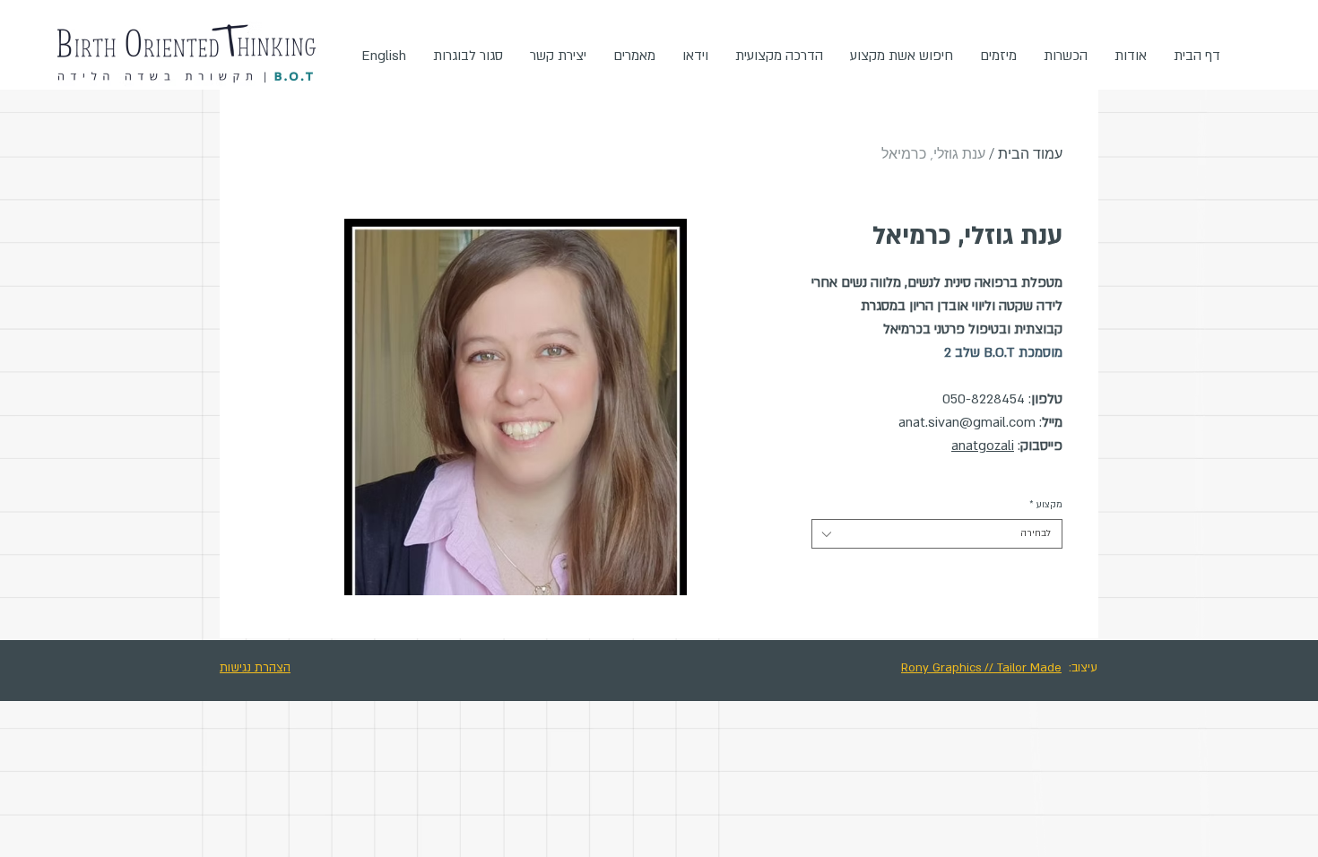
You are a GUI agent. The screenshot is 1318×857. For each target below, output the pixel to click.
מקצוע (1045, 504)
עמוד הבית (1030, 153)
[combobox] (936, 534)
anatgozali (982, 445)
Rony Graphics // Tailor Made (981, 668)
